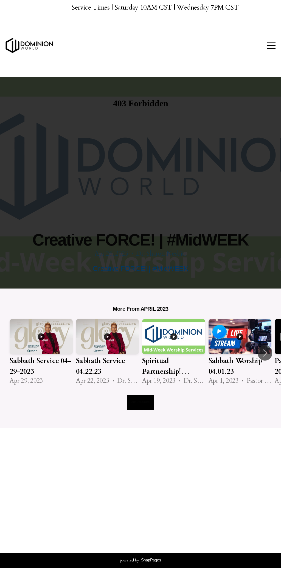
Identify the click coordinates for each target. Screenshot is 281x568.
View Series (140, 402)
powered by (140, 560)
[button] (265, 353)
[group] (41, 353)
